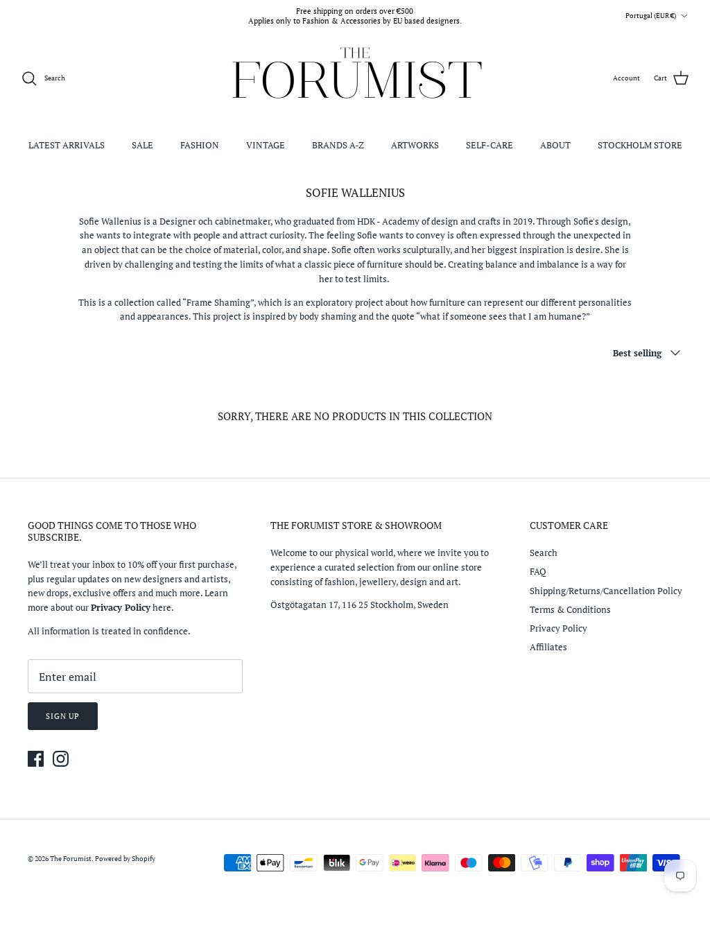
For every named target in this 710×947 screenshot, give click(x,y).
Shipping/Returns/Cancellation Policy (606, 590)
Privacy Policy (558, 628)
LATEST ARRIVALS (66, 145)
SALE (142, 145)
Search (543, 552)
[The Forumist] (355, 79)
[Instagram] (61, 759)
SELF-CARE (489, 145)
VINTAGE (265, 145)
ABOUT (555, 145)
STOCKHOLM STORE (640, 145)
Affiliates (548, 647)
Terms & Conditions (570, 609)
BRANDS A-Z (338, 145)
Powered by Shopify (125, 858)
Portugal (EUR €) (650, 15)
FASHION (199, 145)
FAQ (538, 571)
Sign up (63, 716)
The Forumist (71, 858)
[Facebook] (36, 759)
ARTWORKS (415, 145)
